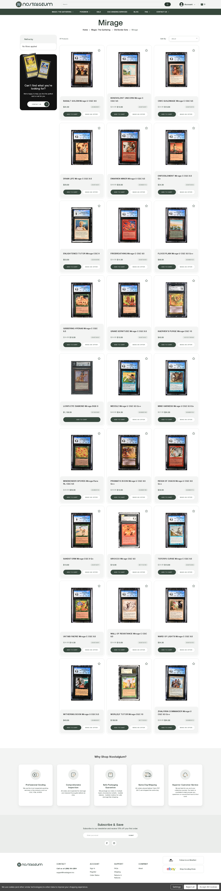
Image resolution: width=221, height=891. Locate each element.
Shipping (117, 872)
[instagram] (114, 843)
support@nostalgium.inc (65, 872)
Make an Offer (91, 114)
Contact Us (161, 12)
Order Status (94, 875)
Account (189, 4)
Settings (177, 886)
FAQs (116, 868)
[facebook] (107, 843)
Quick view (82, 69)
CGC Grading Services (117, 12)
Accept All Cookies (208, 886)
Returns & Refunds (117, 876)
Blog (136, 12)
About (141, 868)
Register (93, 872)
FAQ (146, 12)
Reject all (190, 886)
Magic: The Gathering (61, 12)
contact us (36, 104)
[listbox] (184, 38)
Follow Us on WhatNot (187, 860)
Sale (99, 12)
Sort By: (163, 39)
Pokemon (84, 12)
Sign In (92, 868)
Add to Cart (72, 114)
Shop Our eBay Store (188, 869)
